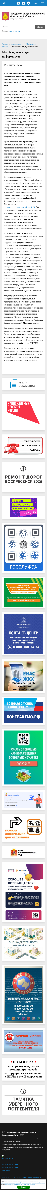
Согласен (23, 1187)
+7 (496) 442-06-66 (10, 1167)
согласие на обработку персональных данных (17, 1184)
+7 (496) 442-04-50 (10, 1164)
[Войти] (3, 3)
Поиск (40, 27)
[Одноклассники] (23, 3)
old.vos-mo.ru (14, 31)
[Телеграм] (28, 3)
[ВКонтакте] (18, 3)
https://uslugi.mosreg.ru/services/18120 (19, 207)
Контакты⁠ (6, 1170)
